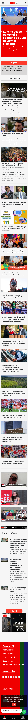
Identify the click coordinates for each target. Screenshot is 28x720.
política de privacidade (13, 701)
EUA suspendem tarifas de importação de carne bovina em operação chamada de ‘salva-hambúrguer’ (18, 543)
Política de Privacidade (13, 665)
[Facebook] (13, 677)
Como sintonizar (10, 657)
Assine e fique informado (13, 695)
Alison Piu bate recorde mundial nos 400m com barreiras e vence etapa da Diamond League (13, 319)
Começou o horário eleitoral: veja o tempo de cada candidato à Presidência (14, 229)
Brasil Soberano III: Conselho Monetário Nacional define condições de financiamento (12, 101)
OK (14, 704)
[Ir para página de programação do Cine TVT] (14, 528)
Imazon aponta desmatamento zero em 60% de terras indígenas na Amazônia (14, 393)
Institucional (8, 650)
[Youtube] (3, 677)
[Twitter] (11, 677)
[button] (3, 3)
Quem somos (8, 661)
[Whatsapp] (6, 677)
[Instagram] (8, 677)
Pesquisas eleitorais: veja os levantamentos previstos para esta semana (12, 439)
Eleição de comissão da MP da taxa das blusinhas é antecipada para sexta (13, 343)
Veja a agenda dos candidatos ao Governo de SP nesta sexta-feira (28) (14, 205)
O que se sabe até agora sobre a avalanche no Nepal (18, 590)
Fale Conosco (8, 654)
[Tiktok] (16, 677)
